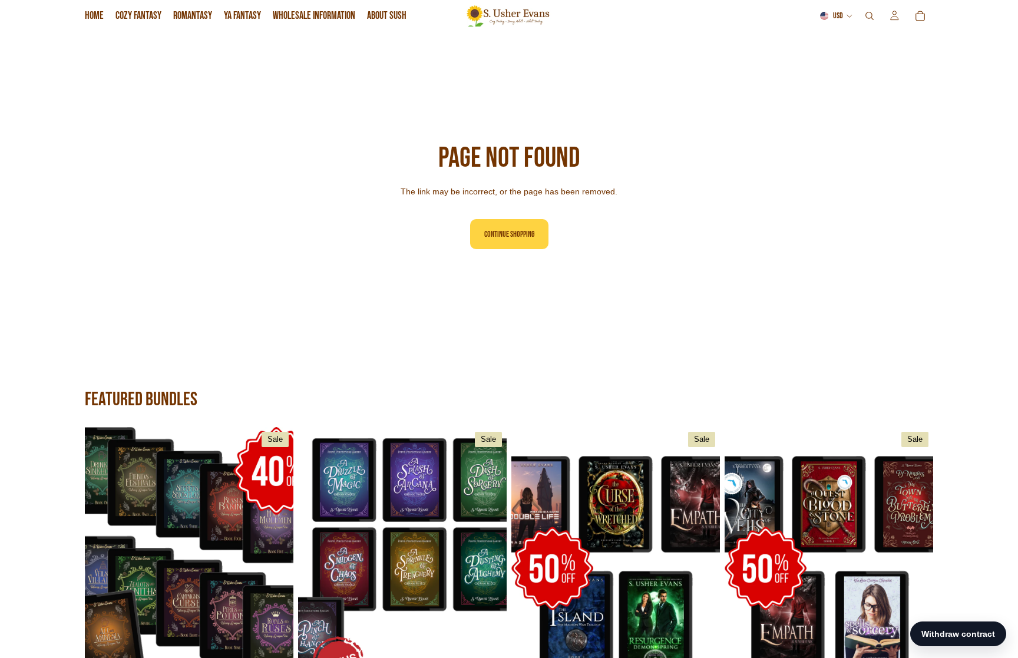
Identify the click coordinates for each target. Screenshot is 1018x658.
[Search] (870, 16)
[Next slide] (275, 558)
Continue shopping (509, 234)
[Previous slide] (102, 558)
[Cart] (920, 16)
